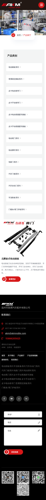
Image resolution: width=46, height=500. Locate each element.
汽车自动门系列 (33, 366)
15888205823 (12, 338)
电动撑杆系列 (30, 371)
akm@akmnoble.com (15, 333)
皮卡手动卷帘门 (28, 379)
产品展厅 (21, 355)
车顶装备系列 (20, 366)
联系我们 (14, 360)
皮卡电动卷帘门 (8, 383)
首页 (19, 35)
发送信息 (14, 452)
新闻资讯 (5, 360)
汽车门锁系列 (7, 371)
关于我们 (11, 355)
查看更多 (12, 279)
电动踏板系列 (7, 366)
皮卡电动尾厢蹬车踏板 (11, 379)
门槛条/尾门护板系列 (11, 388)
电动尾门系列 (7, 375)
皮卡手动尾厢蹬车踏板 (23, 375)
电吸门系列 (19, 371)
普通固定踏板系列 (23, 383)
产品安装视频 (32, 355)
